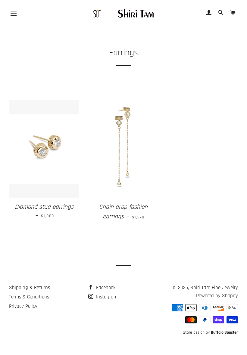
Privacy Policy (23, 306)
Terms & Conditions (29, 297)
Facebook (105, 287)
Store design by (210, 332)
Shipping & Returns (29, 287)
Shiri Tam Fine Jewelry (214, 287)
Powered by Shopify (217, 295)
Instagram (106, 297)
